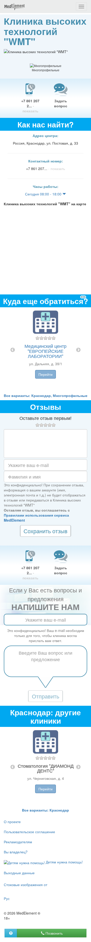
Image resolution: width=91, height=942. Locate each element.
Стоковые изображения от (25, 884)
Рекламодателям (18, 841)
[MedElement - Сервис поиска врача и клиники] (14, 6)
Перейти (45, 374)
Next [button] (78, 350)
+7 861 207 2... (30, 105)
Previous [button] (12, 350)
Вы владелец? (16, 851)
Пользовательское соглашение (29, 831)
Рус (7, 898)
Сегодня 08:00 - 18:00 (43, 193)
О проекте (12, 821)
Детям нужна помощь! (64, 861)
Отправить (45, 696)
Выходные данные (19, 872)
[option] (45, 350)
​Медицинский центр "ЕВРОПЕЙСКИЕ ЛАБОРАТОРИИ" (45, 351)
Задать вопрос (60, 103)
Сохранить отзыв (45, 531)
